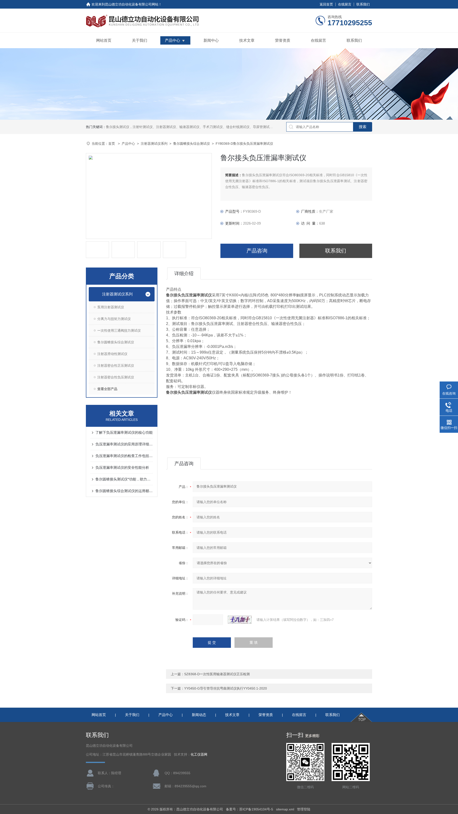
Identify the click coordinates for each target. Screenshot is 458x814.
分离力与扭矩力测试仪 (114, 319)
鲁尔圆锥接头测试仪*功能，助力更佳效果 (124, 479)
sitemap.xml (285, 809)
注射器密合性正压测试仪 (115, 365)
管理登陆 (303, 809)
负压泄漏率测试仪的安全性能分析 (122, 467)
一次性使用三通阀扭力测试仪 (119, 330)
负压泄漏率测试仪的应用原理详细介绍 (124, 444)
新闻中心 (211, 40)
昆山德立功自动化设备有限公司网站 (131, 4)
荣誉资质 (282, 40)
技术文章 (247, 40)
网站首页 (103, 40)
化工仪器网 (199, 754)
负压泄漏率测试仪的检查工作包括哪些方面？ (124, 456)
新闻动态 (199, 715)
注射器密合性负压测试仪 (115, 377)
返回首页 (326, 4)
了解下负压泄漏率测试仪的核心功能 (124, 432)
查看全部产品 (107, 389)
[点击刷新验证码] (240, 620)
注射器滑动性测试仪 (112, 354)
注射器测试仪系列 (154, 143)
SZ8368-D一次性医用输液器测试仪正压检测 (217, 674)
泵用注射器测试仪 (110, 307)
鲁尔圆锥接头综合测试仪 (191, 143)
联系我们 (363, 4)
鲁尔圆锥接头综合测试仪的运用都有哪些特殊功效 (124, 491)
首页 (112, 143)
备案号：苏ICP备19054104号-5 (249, 809)
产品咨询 (256, 251)
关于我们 (139, 40)
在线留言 (344, 4)
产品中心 (172, 40)
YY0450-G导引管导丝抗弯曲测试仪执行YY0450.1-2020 (225, 688)
